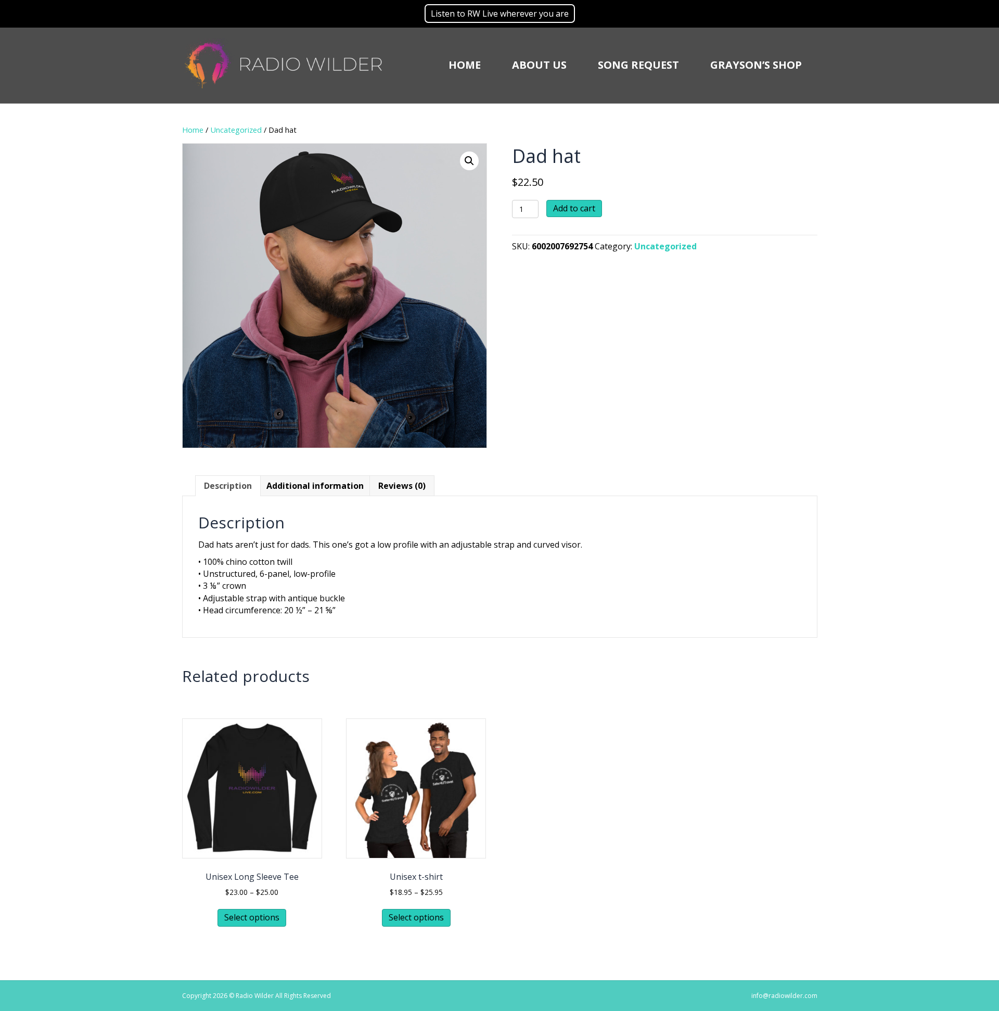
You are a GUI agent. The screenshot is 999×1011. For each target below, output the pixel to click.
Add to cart (574, 208)
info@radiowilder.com (784, 995)
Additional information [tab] (315, 485)
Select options (251, 917)
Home (465, 65)
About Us (539, 65)
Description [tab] (228, 485)
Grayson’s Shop (756, 65)
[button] (469, 160)
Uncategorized (236, 129)
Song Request (638, 65)
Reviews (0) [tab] (402, 485)
